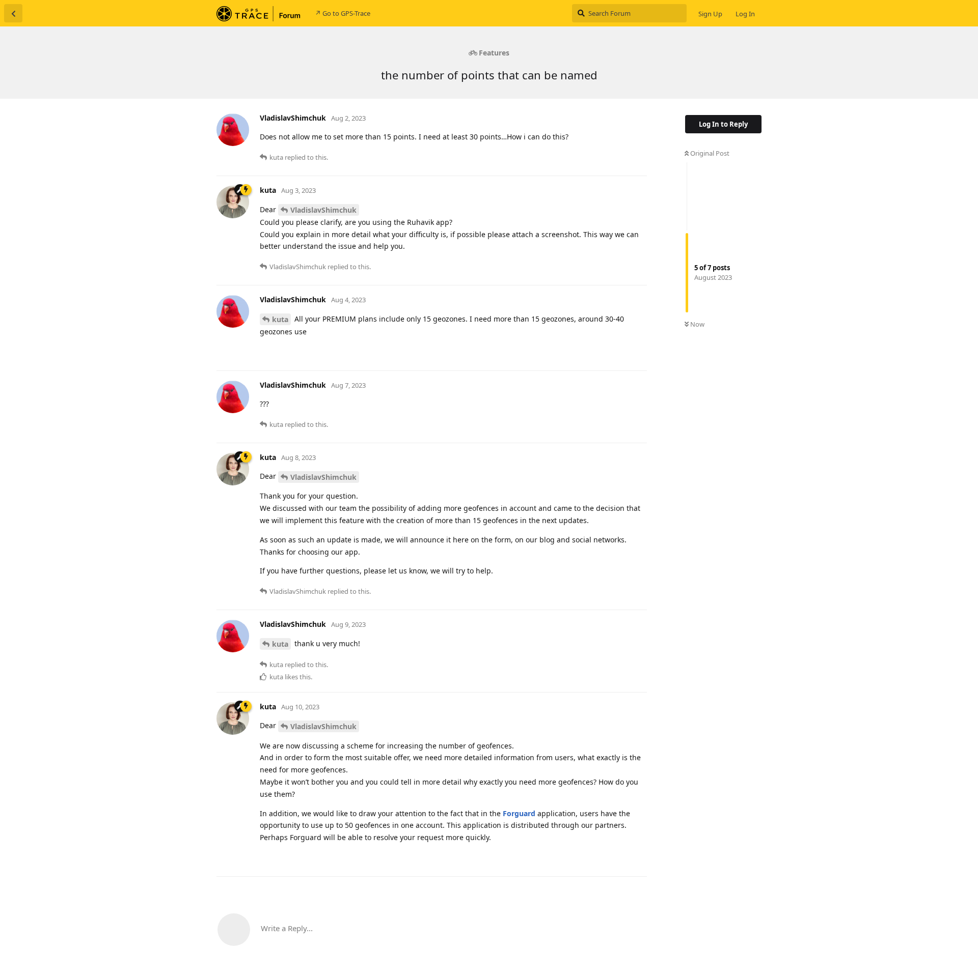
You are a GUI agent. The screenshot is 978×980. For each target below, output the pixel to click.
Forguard (519, 813)
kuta (280, 319)
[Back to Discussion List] (13, 13)
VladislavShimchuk (323, 210)
